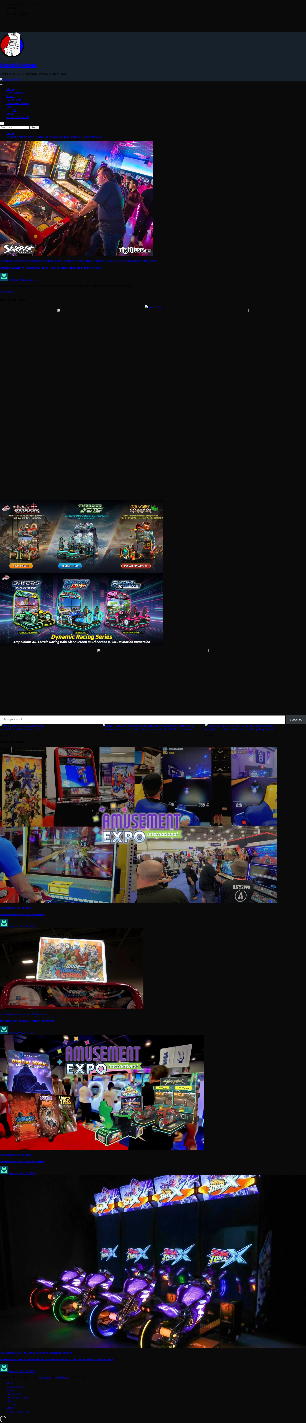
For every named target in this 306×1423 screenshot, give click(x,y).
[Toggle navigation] (1, 84)
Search (34, 127)
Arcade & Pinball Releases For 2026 (21, 729)
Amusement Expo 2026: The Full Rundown (22, 914)
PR (14, 110)
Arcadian (14, 280)
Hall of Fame (13, 100)
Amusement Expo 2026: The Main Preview (22, 1161)
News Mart (61, 1377)
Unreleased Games (17, 103)
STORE (10, 114)
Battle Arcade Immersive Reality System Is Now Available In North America (147, 729)
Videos (10, 96)
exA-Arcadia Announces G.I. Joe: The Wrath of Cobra (27, 1020)
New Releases (14, 93)
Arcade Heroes (18, 65)
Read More (6, 292)
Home (10, 89)
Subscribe (296, 719)
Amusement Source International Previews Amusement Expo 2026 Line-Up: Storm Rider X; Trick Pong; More (56, 1359)
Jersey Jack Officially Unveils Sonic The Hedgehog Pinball (239, 729)
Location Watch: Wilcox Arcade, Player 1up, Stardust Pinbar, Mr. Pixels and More (54, 137)
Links (9, 107)
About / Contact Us (17, 117)
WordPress (45, 1377)
